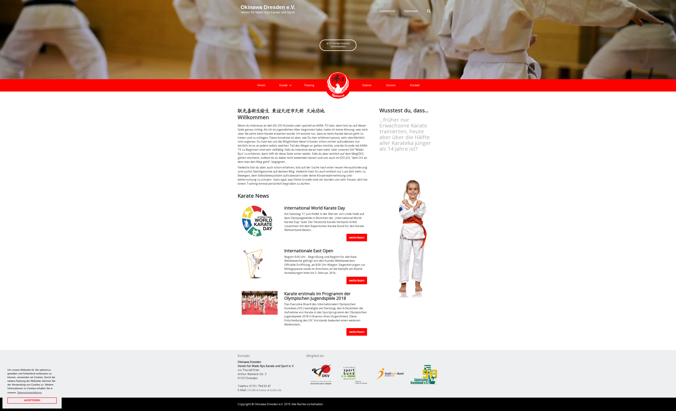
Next (21, 43)
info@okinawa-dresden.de (264, 390)
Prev (655, 43)
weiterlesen (356, 237)
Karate (283, 85)
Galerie (366, 85)
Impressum (411, 11)
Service (391, 85)
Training (309, 85)
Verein (261, 85)
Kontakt (415, 85)
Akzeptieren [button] (32, 400)
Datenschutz (387, 11)
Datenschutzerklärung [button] (29, 392)
